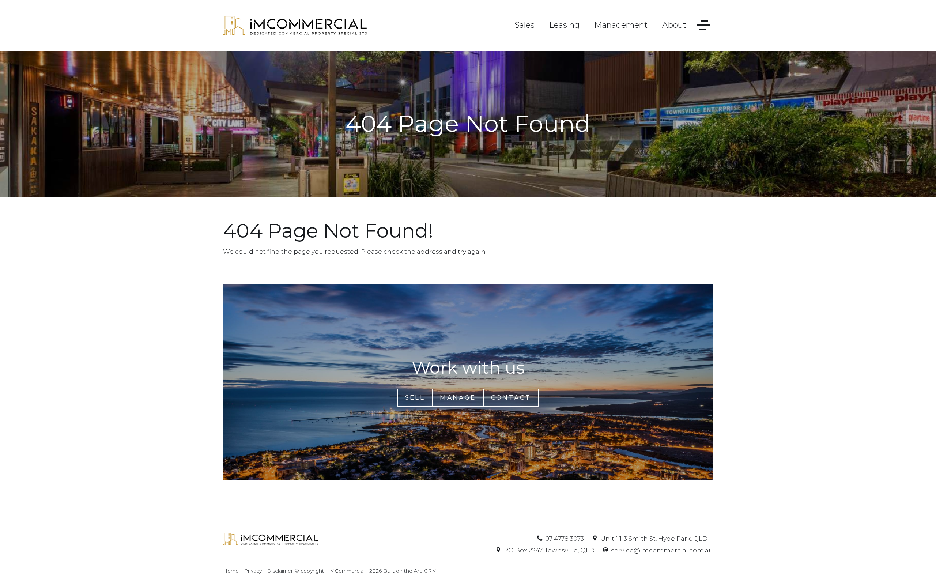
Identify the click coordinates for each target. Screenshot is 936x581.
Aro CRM (425, 571)
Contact (511, 397)
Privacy (253, 571)
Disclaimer (280, 571)
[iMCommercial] (295, 25)
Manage (458, 397)
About (674, 25)
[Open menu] (703, 25)
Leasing (564, 25)
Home (231, 571)
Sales (524, 25)
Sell (415, 397)
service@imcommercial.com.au (662, 550)
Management (621, 25)
